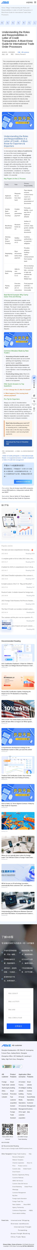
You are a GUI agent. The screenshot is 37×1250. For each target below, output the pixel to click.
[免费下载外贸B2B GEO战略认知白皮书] (6, 625)
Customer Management (35, 23)
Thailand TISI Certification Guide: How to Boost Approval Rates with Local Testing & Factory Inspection (16, 777)
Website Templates (17, 1160)
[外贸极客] (18, 523)
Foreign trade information (19, 1198)
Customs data (16, 1169)
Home (3, 7)
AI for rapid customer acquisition (22, 1115)
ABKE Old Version (17, 1180)
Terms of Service (17, 1244)
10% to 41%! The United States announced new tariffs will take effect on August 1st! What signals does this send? (16, 721)
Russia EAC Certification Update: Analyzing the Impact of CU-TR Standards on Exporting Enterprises (16, 693)
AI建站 (31, 1210)
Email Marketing (17, 1186)
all (2, 23)
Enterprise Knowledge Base (8, 23)
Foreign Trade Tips (17, 1201)
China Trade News (18, 1237)
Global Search (27, 1169)
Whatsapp (15, 1189)
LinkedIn (4, 1097)
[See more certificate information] (6, 1066)
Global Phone (28, 1186)
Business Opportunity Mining (20, 1174)
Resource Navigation (18, 1157)
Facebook (5, 1094)
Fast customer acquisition (29, 23)
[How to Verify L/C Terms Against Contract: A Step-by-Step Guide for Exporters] (18, 792)
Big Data (14, 1195)
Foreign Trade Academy (19, 1154)
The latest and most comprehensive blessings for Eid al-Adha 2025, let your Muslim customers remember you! (16, 550)
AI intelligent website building (22, 1091)
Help (30, 1154)
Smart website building (19, 23)
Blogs (8, 7)
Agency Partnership (18, 1207)
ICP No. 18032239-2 (28, 1246)
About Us (29, 1163)
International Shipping (20, 1220)
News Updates (16, 1204)
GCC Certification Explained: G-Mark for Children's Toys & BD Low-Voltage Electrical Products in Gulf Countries (17, 665)
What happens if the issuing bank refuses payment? (16, 394)
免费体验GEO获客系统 (23, 481)
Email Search (16, 1171)
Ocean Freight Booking (20, 1233)
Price (13, 1166)
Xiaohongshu (6, 1088)
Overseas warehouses (20, 1223)
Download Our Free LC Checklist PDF (17, 443)
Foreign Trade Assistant (13, 1115)
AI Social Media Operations (22, 1100)
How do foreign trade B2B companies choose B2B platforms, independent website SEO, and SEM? (17, 490)
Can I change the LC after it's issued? (18, 389)
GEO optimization (13, 23)
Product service (22, 1166)
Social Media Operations (24, 23)
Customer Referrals (17, 1177)
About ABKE (27, 1204)
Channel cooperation (18, 1163)
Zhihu (3, 1091)
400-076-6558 (5, 1142)
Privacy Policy (7, 1244)
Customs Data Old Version (20, 1183)
